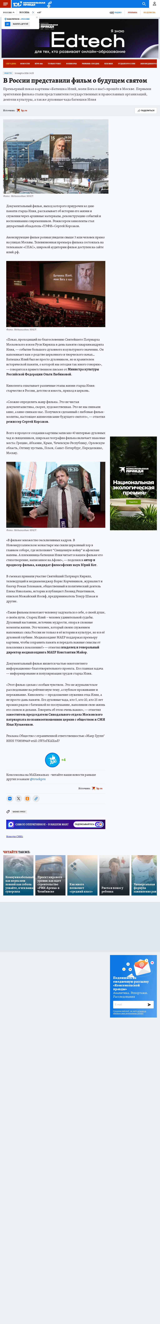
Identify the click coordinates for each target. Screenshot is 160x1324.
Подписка (149, 12)
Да (7, 24)
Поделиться (147, 110)
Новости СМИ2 (14, 836)
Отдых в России (126, 63)
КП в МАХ (108, 63)
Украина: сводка (90, 63)
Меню (5, 4)
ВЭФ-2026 (39, 63)
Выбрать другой (20, 24)
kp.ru (24, 110)
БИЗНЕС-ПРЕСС (19, 812)
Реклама (132, 12)
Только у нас (54, 63)
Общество (8, 73)
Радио (118, 12)
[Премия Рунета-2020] (48, 4)
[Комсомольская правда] (29, 4)
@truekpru (38, 779)
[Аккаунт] (154, 4)
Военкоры (71, 63)
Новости (25, 63)
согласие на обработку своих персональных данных (129, 1012)
